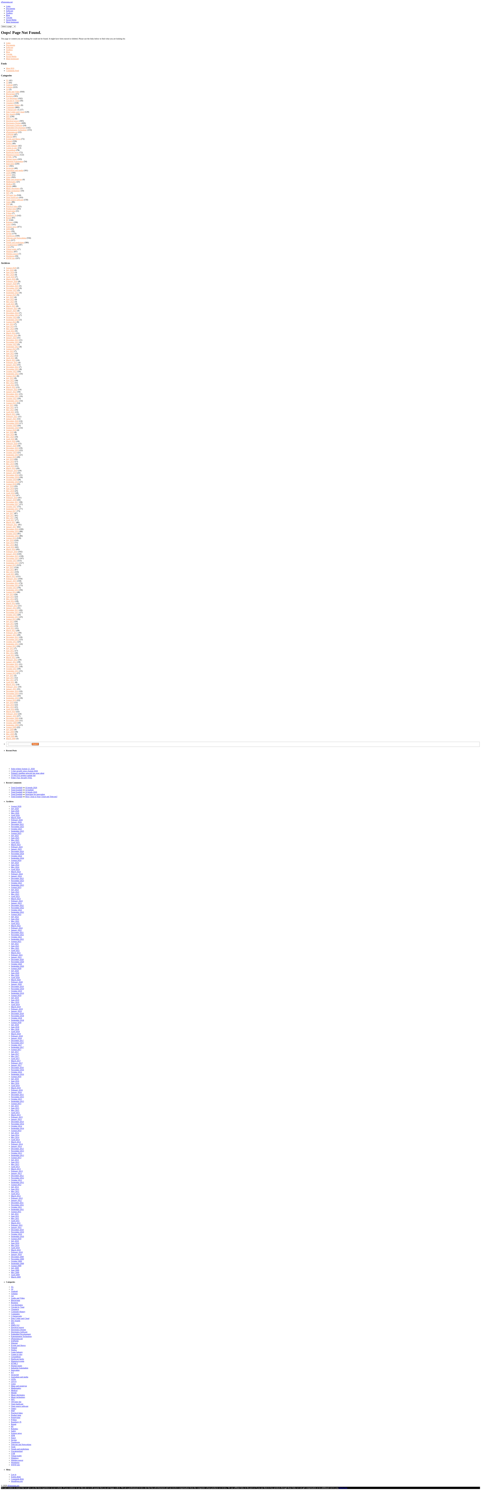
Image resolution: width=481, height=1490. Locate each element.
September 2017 (12, 509)
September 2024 (12, 320)
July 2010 (10, 702)
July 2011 (10, 675)
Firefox (9, 143)
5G (7, 80)
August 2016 (11, 538)
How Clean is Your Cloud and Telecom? (41, 797)
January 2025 (11, 311)
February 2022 (12, 389)
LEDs (8, 173)
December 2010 (12, 691)
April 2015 (10, 574)
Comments (17, 1479)
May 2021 (10, 410)
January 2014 (11, 608)
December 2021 (12, 394)
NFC (8, 193)
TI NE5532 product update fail (23, 775)
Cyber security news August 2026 (24, 771)
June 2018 (10, 489)
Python (9, 213)
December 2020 (12, 421)
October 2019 (11, 453)
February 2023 (12, 362)
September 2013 (12, 617)
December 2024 (12, 313)
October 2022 (11, 371)
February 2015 (12, 579)
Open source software (14, 200)
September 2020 (12, 428)
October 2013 (11, 615)
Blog (8, 15)
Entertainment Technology (16, 130)
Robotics (9, 222)
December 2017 (12, 502)
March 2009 (11, 738)
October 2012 (11, 642)
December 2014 (12, 583)
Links (8, 6)
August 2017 (11, 511)
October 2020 (11, 425)
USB (8, 247)
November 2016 (12, 531)
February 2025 (12, 308)
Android (9, 85)
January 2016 (11, 554)
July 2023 (10, 351)
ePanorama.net (7, 2)
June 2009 (10, 732)
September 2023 (12, 347)
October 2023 (11, 344)
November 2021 (12, 396)
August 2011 (11, 673)
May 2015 (10, 572)
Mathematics (11, 182)
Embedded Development (16, 128)
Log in (13, 1474)
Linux (8, 177)
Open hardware (12, 197)
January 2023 (11, 365)
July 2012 (10, 648)
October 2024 (11, 317)
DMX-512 (10, 119)
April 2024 (10, 331)
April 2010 (10, 709)
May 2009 (10, 734)
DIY (8, 116)
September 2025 (12, 293)
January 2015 (11, 581)
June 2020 (10, 434)
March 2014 (11, 603)
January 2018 (11, 500)
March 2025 (11, 306)
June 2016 (10, 543)
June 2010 (10, 705)
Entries (16, 1477)
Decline (344, 1488)
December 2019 (12, 448)
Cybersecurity (11, 110)
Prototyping (10, 211)
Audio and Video (13, 92)
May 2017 (10, 518)
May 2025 (10, 302)
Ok (340, 1488)
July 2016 (10, 540)
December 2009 (12, 718)
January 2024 (11, 338)
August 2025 (11, 295)
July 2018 (10, 486)
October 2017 (11, 507)
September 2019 (12, 455)
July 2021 (10, 405)
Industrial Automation (14, 161)
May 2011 (10, 680)
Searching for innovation (35, 794)
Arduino (9, 87)
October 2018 (11, 480)
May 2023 (10, 356)
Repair (8, 218)
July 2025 (10, 297)
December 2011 (12, 664)
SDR (8, 229)
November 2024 (12, 315)
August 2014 (11, 592)
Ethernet (9, 137)
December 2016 (12, 529)
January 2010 (11, 716)
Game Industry (12, 146)
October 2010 (11, 696)
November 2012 (12, 639)
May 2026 (10, 275)
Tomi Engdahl (16, 788)
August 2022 (11, 376)
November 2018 (12, 477)
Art (7, 89)
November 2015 (12, 558)
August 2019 (11, 457)
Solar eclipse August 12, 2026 (23, 769)
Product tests (11, 209)
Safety (8, 224)
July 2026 (10, 270)
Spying (9, 233)
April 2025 (10, 304)
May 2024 (10, 329)
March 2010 (11, 711)
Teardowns (10, 236)
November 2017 (12, 504)
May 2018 (10, 491)
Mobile (9, 186)
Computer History (13, 105)
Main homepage (12, 22)
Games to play (11, 148)
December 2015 (12, 556)
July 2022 (10, 378)
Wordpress (10, 256)
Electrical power (12, 121)
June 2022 (10, 380)
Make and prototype (14, 179)
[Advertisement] (58, 760)
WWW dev (10, 258)
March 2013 (11, 630)
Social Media (11, 20)
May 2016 (10, 545)
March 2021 (11, 414)
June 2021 (10, 407)
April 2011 (10, 682)
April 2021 (10, 412)
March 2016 (11, 549)
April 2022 (10, 385)
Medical (9, 184)
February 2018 (12, 498)
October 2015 (11, 561)
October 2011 (11, 669)
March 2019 (11, 468)
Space (8, 231)
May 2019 (10, 464)
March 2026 (11, 279)
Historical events (12, 155)
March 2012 (11, 657)
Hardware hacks (12, 152)
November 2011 (12, 666)
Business (9, 96)
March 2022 (11, 387)
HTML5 (9, 157)
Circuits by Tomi (12, 101)
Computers (10, 107)
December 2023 (12, 340)
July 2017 (10, 513)
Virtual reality (11, 249)
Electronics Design (13, 123)
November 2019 (12, 450)
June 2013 (10, 624)
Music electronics (13, 188)
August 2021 (11, 403)
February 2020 (12, 443)
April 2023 (10, 358)
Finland (9, 141)
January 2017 (11, 527)
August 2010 (11, 700)
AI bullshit (29, 790)
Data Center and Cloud (15, 112)
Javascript (10, 168)
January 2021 (11, 419)
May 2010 (10, 707)
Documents (10, 9)
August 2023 (11, 349)
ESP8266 (10, 134)
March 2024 (11, 333)
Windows (10, 251)
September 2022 (12, 374)
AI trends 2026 (31, 788)
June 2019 (10, 462)
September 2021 (12, 401)
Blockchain (10, 94)
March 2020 (11, 441)
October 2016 (11, 534)
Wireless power (12, 254)
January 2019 (11, 473)
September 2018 (12, 482)
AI (7, 83)
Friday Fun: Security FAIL (21, 778)
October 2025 (11, 290)
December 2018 (12, 475)
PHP (8, 204)
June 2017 (10, 516)
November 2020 (12, 423)
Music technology (13, 191)
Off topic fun (11, 195)
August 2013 (11, 619)
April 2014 (10, 601)
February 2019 (12, 471)
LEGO (9, 175)
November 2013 (12, 612)
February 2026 (12, 281)
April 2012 (10, 655)
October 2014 (11, 588)
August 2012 (11, 646)
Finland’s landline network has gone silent (27, 773)
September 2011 (12, 671)
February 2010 (12, 714)
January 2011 (11, 689)
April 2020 (10, 439)
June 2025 (10, 299)
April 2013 (10, 628)
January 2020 (11, 446)
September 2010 (12, 698)
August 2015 (11, 565)
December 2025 (12, 286)
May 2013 (10, 626)
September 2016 (12, 536)
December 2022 (12, 367)
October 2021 (11, 398)
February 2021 (12, 416)
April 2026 (10, 277)
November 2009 (12, 720)
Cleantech (10, 103)
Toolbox (9, 13)
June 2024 (10, 326)
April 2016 (10, 547)
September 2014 (12, 590)
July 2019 (10, 459)
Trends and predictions (15, 242)
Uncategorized (12, 245)
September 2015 (12, 563)
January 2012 (11, 662)
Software (9, 11)
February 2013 (12, 633)
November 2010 (12, 693)
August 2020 (11, 430)
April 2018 (10, 493)
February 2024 (12, 335)
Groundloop (11, 150)
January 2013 (11, 635)
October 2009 (11, 723)
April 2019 (10, 466)
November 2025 (12, 288)
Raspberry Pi (11, 215)
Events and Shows (13, 139)
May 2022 (10, 383)
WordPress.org (17, 1481)
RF (7, 220)
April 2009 (10, 736)
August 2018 (11, 484)
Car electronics (12, 98)
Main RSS (10, 68)
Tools (8, 240)
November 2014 (12, 585)
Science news (11, 227)
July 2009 (10, 729)
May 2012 (10, 653)
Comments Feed (12, 71)
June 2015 (10, 570)
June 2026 (10, 272)
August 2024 (11, 322)
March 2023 (11, 360)
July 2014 (10, 594)
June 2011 (10, 678)
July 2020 (10, 432)
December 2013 (12, 610)
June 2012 (10, 651)
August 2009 (11, 727)
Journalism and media (14, 170)
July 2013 (10, 621)
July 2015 (10, 567)
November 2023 (12, 342)
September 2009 (12, 725)
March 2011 (11, 684)
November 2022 (12, 369)
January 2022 (11, 392)
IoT (7, 166)
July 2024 (10, 324)
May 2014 (10, 599)
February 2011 (12, 687)
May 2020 (10, 437)
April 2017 (10, 520)
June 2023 (10, 353)
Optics (8, 202)
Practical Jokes (12, 206)
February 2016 (12, 552)
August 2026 (11, 268)
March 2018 (11, 495)
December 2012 (12, 637)
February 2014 (12, 606)
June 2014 (10, 597)
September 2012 (12, 644)
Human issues (11, 159)
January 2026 (11, 284)
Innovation (10, 164)
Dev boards (10, 114)
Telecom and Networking (16, 238)
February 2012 (12, 660)
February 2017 (12, 525)
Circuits (9, 18)
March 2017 (11, 522)
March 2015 (11, 576)
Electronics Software (14, 125)
